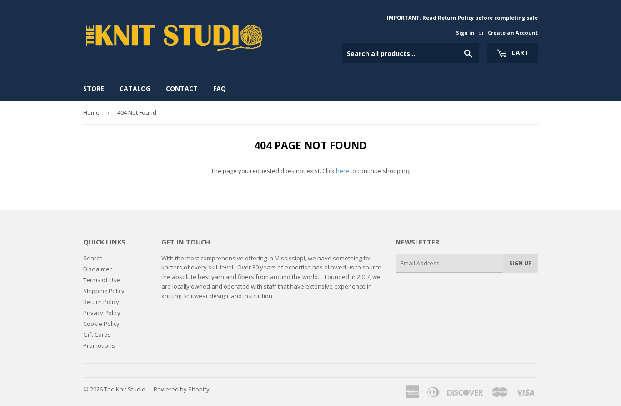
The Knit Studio (124, 389)
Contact (182, 88)
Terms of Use (101, 280)
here (342, 171)
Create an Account (513, 32)
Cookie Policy (101, 324)
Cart (519, 52)
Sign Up (520, 263)
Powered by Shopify (182, 389)
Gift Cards (97, 334)
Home (91, 112)
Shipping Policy (104, 291)
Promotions (99, 345)
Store (93, 88)
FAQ (219, 88)
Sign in (465, 32)
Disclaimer (97, 269)
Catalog (135, 88)
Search (93, 258)
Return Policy (101, 302)
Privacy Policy (101, 313)
